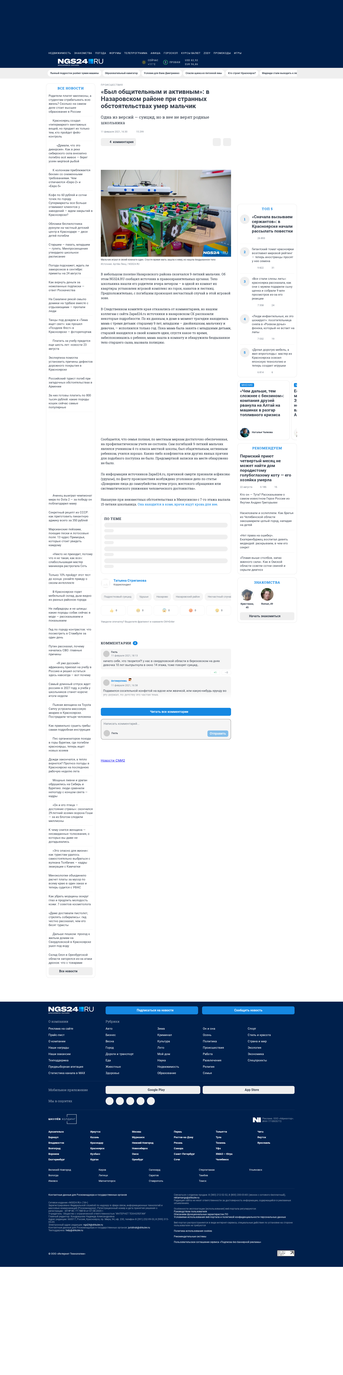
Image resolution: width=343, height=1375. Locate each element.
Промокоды (222, 53)
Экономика (256, 1054)
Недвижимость (59, 53)
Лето (160, 1047)
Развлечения (212, 1060)
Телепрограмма (135, 53)
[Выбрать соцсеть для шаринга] (227, 142)
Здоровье (112, 1073)
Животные (113, 1066)
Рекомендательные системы (190, 1236)
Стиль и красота (259, 1035)
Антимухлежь (119, 680)
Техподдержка (58, 1060)
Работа (208, 1054)
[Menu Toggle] (51, 62)
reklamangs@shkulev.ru (186, 1197)
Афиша (156, 53)
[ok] (130, 1101)
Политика (210, 1041)
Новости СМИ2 (113, 760)
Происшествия (213, 1047)
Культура (163, 1041)
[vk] (120, 1101)
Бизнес (111, 1035)
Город (110, 1047)
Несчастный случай (220, 596)
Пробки (172, 62)
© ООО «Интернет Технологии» (66, 1253)
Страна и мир (257, 1041)
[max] (141, 1101)
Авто (109, 1028)
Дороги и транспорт (120, 1054)
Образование (166, 1073)
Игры (238, 53)
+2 (215, 702)
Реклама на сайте (60, 1028)
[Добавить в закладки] (217, 142)
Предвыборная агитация (65, 1066)
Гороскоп (171, 53)
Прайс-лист (56, 1035)
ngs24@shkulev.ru (93, 1224)
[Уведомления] (282, 62)
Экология (254, 1047)
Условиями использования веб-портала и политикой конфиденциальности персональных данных (230, 1217)
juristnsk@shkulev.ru (139, 1227)
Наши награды (58, 1047)
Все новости (71, 88)
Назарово (162, 596)
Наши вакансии (59, 1054)
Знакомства (83, 53)
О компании (57, 1041)
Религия (208, 1066)
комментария (122, 142)
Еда (108, 1060)
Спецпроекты (257, 1060)
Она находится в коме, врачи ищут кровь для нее (177, 504)
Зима (161, 1028)
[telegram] (110, 1101)
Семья (207, 1073)
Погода (100, 53)
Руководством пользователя (190, 1211)
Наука (161, 1060)
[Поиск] (273, 62)
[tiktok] (151, 1101)
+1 (215, 672)
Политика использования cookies (193, 1231)
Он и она (209, 1028)
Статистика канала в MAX (66, 1073)
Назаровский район (188, 596)
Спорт (252, 1028)
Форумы (115, 53)
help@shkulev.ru (74, 1230)
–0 (226, 672)
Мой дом (163, 1054)
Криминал (164, 1035)
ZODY (207, 53)
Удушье (143, 596)
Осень (207, 1035)
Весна (110, 1041)
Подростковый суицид (117, 596)
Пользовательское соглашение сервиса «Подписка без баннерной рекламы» (217, 1242)
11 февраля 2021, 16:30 (114, 131)
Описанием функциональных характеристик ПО (201, 1214)
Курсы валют (190, 53)
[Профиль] (292, 62)
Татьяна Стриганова (130, 580)
